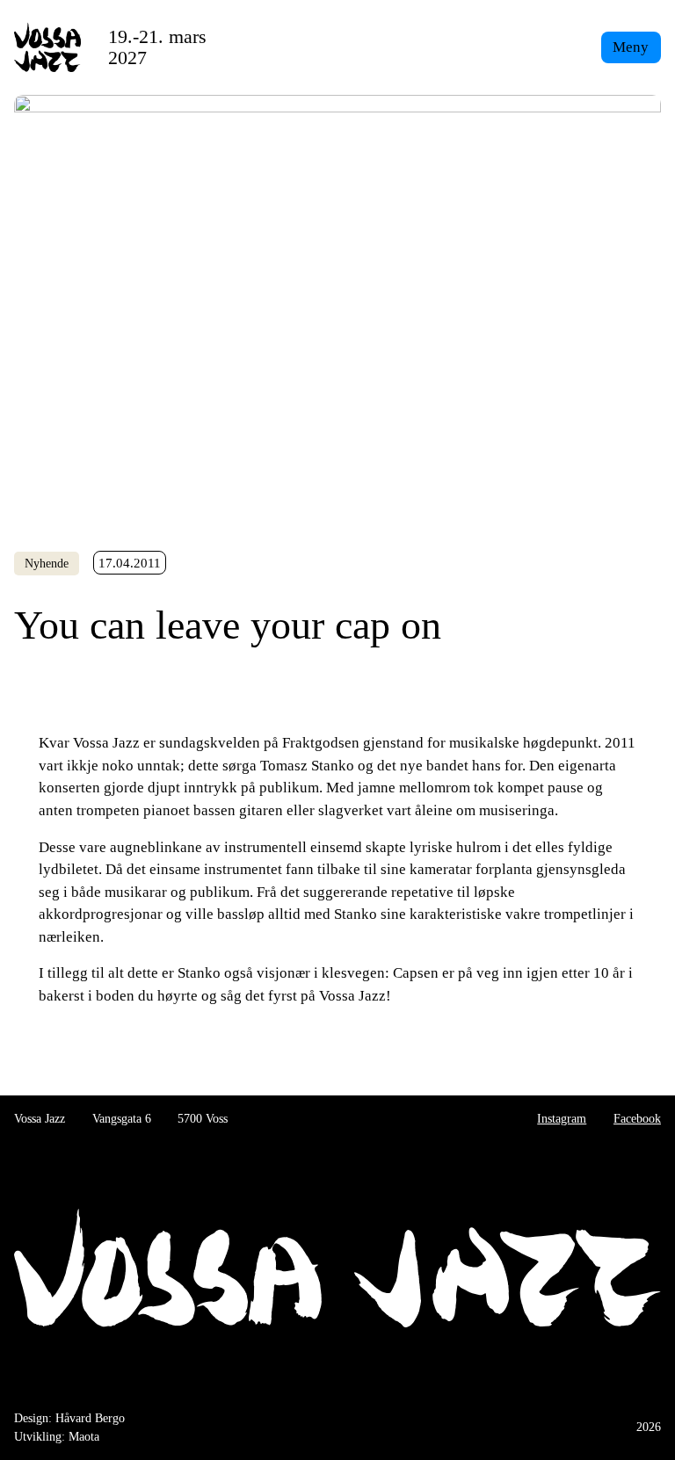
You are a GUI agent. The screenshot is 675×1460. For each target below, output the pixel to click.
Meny (631, 47)
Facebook (637, 1118)
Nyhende (47, 563)
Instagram (561, 1118)
